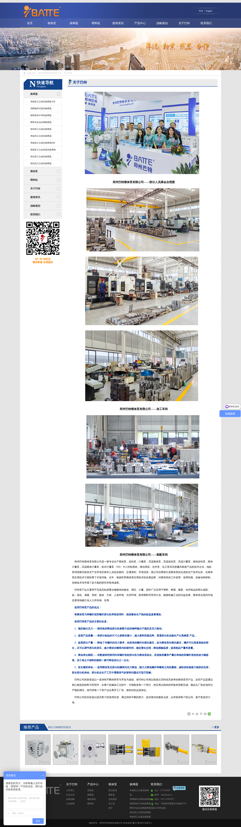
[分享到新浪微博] (197, 714)
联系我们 (206, 23)
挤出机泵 (113, 790)
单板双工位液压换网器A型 (42, 101)
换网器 (74, 23)
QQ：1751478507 (162, 790)
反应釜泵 (113, 799)
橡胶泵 (112, 795)
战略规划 (162, 23)
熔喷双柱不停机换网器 (41, 115)
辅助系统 (91, 799)
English (209, 11)
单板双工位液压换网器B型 (42, 143)
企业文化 (70, 795)
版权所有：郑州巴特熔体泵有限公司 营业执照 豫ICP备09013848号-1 (120, 823)
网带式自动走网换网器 (41, 122)
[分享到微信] (209, 714)
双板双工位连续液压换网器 (43, 149)
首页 (30, 23)
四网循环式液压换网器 (41, 108)
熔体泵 (52, 23)
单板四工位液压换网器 (41, 136)
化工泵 (112, 803)
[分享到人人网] (205, 714)
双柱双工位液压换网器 (41, 129)
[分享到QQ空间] (193, 714)
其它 (111, 808)
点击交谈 (179, 789)
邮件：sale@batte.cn (163, 795)
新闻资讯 (118, 23)
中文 (201, 11)
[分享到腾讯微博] (201, 714)
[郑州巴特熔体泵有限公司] (75, 11)
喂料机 (96, 23)
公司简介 (70, 790)
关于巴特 (184, 23)
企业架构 (70, 803)
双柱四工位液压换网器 (41, 163)
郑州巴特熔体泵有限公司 (49, 73)
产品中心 (140, 23)
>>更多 (215, 727)
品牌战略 (70, 799)
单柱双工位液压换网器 (41, 156)
